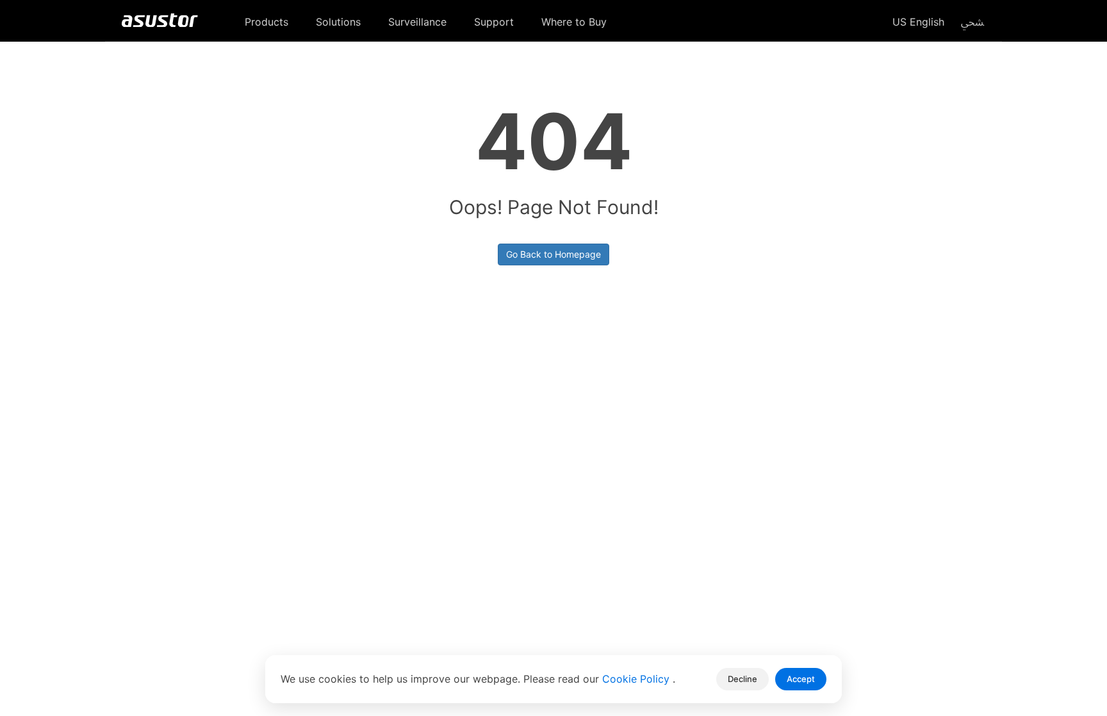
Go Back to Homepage (553, 254)
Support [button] (495, 21)
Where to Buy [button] (575, 21)
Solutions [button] (340, 21)
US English (916, 21)
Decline (742, 679)
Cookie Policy (637, 678)
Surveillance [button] (419, 21)
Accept (801, 679)
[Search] (972, 21)
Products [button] (268, 21)
